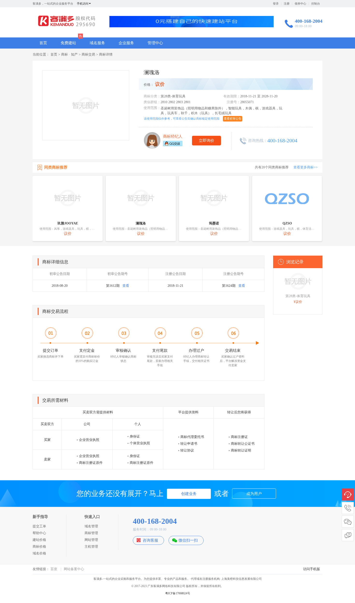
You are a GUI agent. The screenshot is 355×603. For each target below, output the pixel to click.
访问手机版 (311, 569)
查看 (125, 285)
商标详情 (106, 54)
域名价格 (39, 553)
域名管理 (91, 526)
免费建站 (68, 43)
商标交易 (88, 54)
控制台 (315, 3)
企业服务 (126, 43)
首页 (43, 43)
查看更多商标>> (305, 167)
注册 (287, 3)
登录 (276, 3)
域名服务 (97, 43)
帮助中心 (39, 533)
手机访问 (82, 3)
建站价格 (39, 540)
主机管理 (91, 546)
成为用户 (254, 494)
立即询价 (206, 140)
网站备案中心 (74, 569)
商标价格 (39, 546)
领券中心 (300, 3)
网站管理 (91, 540)
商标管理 (91, 533)
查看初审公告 (232, 118)
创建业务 (189, 494)
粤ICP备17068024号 (177, 593)
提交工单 (39, 526)
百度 (53, 569)
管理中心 (155, 43)
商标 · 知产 (69, 54)
